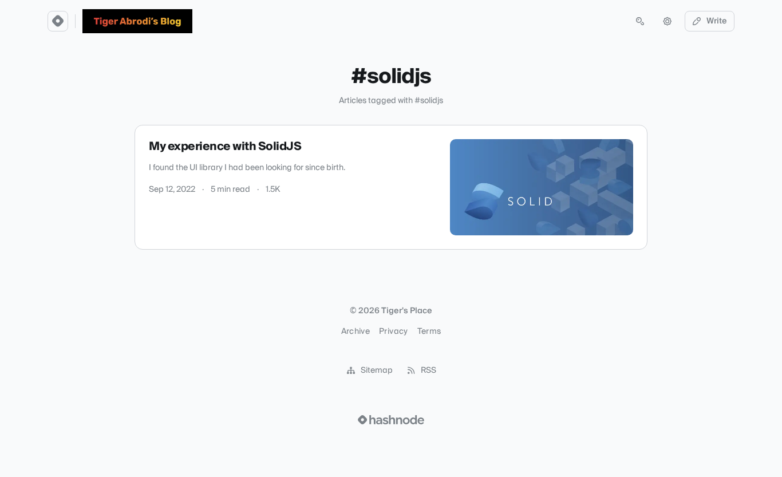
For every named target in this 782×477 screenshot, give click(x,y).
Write (716, 21)
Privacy (393, 331)
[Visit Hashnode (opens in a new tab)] (391, 419)
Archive (355, 331)
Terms (429, 331)
